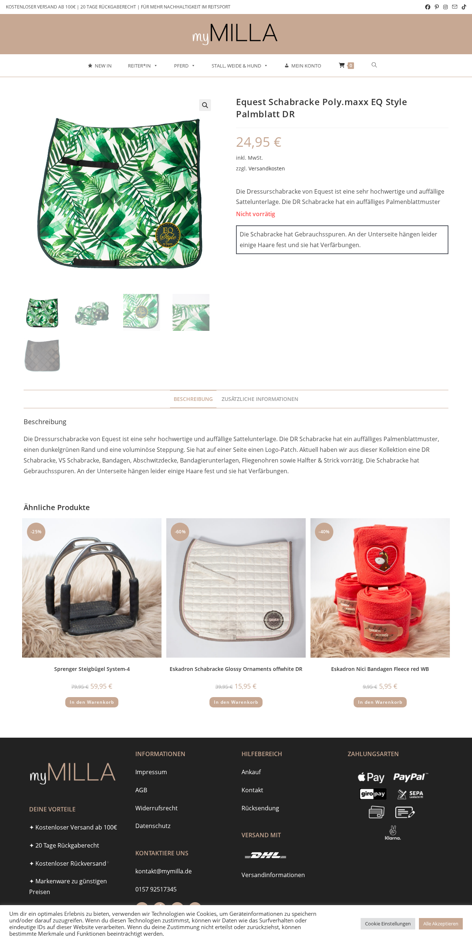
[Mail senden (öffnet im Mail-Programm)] (454, 7)
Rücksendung (260, 808)
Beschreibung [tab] (193, 398)
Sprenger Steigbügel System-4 (92, 668)
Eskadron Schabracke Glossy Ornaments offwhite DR (236, 668)
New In (103, 65)
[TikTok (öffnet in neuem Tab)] (462, 7)
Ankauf (251, 772)
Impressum (151, 772)
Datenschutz (152, 826)
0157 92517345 (156, 889)
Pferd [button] (181, 65)
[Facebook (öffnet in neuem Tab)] (428, 7)
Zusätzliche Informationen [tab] (260, 398)
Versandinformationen (273, 875)
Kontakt (252, 790)
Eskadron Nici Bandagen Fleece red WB (380, 668)
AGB (141, 790)
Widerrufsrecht (156, 808)
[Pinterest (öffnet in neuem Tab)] (437, 7)
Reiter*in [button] (139, 65)
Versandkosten (267, 168)
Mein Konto (306, 65)
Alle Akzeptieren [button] (440, 923)
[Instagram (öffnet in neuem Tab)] (445, 7)
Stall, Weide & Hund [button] (236, 65)
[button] (205, 105)
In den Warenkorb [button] (92, 702)
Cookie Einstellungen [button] (388, 923)
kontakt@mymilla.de (163, 871)
